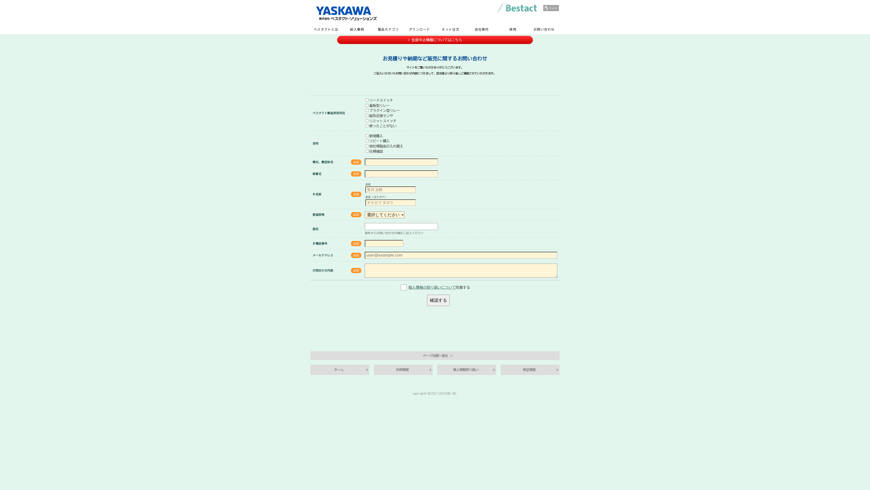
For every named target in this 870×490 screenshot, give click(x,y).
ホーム (339, 369)
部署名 (317, 173)
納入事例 (357, 29)
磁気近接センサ (381, 116)
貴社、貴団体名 (323, 162)
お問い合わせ (544, 29)
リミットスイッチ (382, 121)
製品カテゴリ (388, 29)
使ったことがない (382, 126)
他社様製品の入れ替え (386, 146)
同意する (439, 287)
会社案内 (482, 29)
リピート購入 (379, 141)
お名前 (317, 194)
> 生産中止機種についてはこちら (435, 40)
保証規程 (529, 369)
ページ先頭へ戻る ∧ (438, 355)
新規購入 (376, 136)
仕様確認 (376, 151)
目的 (316, 143)
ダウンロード (419, 29)
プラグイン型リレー (384, 110)
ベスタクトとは (326, 29)
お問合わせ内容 (323, 270)
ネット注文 (450, 29)
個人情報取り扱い (465, 369)
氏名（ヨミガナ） (376, 197)
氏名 (368, 184)
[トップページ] (419, 13)
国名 (316, 229)
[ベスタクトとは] (516, 8)
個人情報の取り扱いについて (432, 287)
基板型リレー (379, 105)
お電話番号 (320, 243)
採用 (512, 29)
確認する (438, 300)
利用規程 (402, 369)
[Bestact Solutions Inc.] (551, 8)
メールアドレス (323, 255)
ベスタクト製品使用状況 (329, 113)
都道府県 (318, 214)
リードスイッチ (381, 100)
